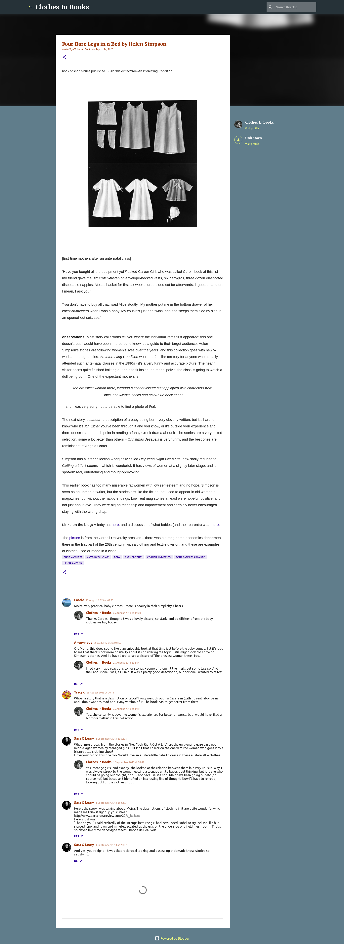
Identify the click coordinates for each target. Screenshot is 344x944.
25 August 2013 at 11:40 (127, 612)
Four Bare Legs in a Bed (190, 557)
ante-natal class (98, 557)
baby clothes (134, 557)
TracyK (79, 692)
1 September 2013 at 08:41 (128, 762)
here (115, 525)
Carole (79, 600)
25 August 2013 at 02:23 (99, 600)
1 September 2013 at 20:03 (111, 802)
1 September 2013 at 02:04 (111, 738)
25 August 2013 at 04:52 (107, 642)
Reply (78, 634)
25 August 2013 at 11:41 (127, 662)
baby (117, 557)
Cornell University (159, 557)
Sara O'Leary (84, 738)
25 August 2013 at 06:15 (100, 692)
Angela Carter (73, 557)
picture (74, 538)
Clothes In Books (62, 7)
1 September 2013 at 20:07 (111, 845)
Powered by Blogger (174, 938)
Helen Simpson (73, 563)
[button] (64, 57)
